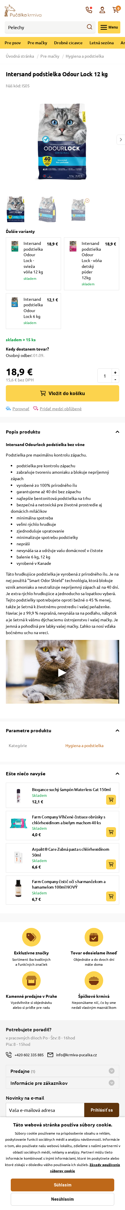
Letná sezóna (102, 42)
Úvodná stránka (20, 56)
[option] (62, 140)
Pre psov (13, 42)
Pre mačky (37, 42)
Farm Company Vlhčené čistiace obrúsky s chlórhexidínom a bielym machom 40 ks (68, 819)
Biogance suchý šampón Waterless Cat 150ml (71, 789)
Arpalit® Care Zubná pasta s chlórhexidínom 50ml (70, 852)
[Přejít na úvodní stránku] (23, 10)
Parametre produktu (28, 730)
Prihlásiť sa (102, 1110)
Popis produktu (23, 432)
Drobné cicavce (68, 42)
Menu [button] (113, 27)
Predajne (22, 1071)
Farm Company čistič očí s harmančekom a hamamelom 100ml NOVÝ (68, 884)
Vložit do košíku (67, 393)
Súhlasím (63, 1185)
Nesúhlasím (62, 1199)
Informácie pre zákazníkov (38, 1083)
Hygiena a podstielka (85, 56)
